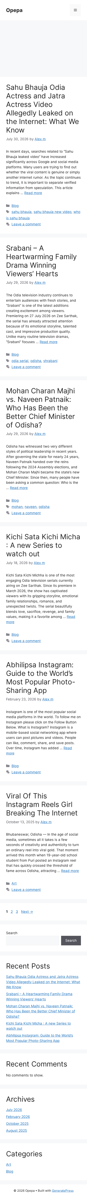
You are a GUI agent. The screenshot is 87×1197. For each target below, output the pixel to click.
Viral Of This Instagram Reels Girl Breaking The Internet (42, 804)
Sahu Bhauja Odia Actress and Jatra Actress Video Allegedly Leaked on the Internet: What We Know (42, 108)
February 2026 (18, 1117)
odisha (35, 361)
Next (27, 912)
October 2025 (17, 1124)
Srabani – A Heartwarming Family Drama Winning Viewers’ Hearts (41, 261)
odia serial (20, 361)
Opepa (14, 10)
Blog (15, 206)
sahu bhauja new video (52, 212)
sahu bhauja (22, 212)
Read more (33, 193)
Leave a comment (26, 224)
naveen (31, 507)
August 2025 (16, 1131)
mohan (17, 507)
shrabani (50, 361)
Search (11, 933)
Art (14, 883)
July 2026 (14, 1110)
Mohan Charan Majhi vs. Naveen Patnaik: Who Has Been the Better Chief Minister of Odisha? (40, 407)
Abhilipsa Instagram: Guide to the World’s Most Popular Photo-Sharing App (40, 677)
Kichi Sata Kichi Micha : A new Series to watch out (43, 545)
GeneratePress (63, 1191)
